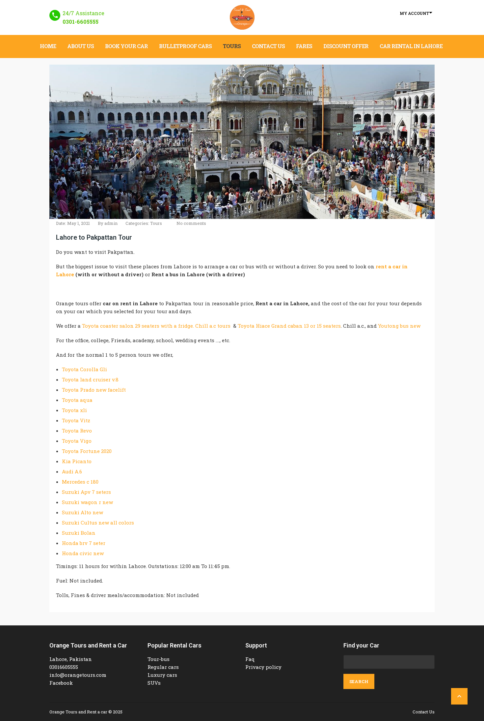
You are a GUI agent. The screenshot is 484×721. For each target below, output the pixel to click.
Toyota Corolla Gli (84, 369)
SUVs (154, 682)
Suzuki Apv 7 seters (86, 492)
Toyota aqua (77, 400)
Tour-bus (159, 659)
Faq (250, 659)
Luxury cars (162, 675)
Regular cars (163, 667)
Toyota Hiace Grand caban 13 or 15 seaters (289, 325)
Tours (232, 46)
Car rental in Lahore (411, 46)
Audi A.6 (72, 471)
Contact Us (268, 46)
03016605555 (63, 667)
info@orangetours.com (77, 675)
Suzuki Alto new (82, 512)
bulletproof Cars (185, 46)
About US (80, 46)
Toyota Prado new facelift (94, 389)
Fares (304, 46)
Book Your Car (126, 46)
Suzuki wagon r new (87, 502)
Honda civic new (83, 553)
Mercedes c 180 (80, 481)
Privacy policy (263, 667)
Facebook (61, 682)
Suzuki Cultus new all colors (98, 522)
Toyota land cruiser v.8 (90, 379)
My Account (414, 13)
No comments (191, 223)
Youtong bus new (399, 325)
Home (48, 46)
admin (111, 223)
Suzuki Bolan (78, 532)
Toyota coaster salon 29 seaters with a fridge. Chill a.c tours (156, 325)
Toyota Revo (77, 430)
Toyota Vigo (77, 440)
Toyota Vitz (76, 420)
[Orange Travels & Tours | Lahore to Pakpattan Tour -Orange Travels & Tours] (242, 17)
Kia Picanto (77, 461)
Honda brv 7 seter (83, 543)
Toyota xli (74, 410)
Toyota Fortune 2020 (87, 451)
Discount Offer (345, 46)
